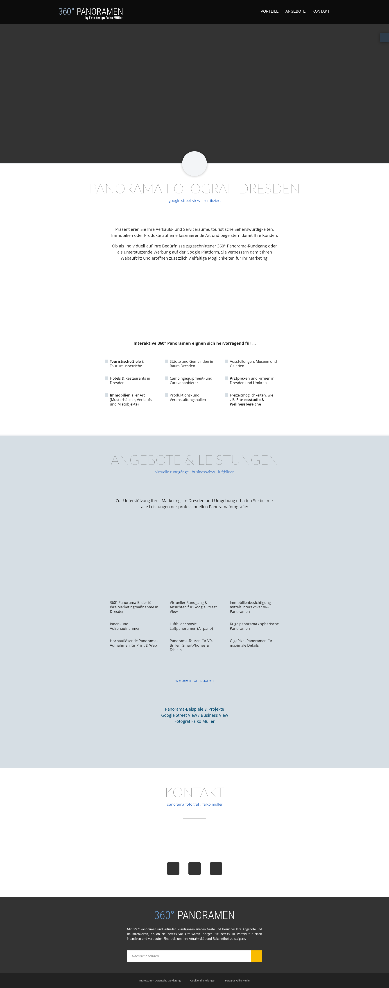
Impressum (145, 980)
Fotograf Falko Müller (194, 721)
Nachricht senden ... (147, 956)
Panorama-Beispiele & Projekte (194, 709)
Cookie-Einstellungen (202, 980)
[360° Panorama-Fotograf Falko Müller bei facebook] (173, 868)
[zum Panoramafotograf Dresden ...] (194, 163)
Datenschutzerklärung (168, 980)
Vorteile (270, 11)
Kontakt (321, 11)
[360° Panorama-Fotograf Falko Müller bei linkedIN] (216, 868)
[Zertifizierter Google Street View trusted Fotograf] (194, 742)
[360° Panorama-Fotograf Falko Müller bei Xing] (194, 868)
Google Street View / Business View (194, 715)
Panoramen (90, 13)
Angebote (295, 11)
